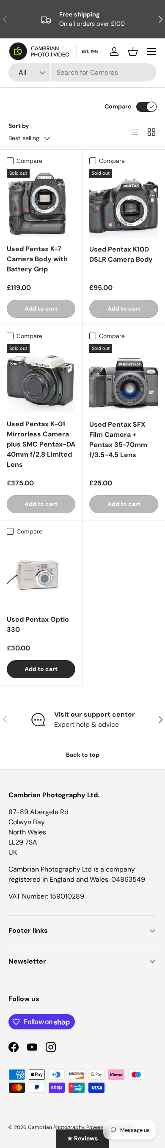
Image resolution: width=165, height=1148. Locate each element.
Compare (117, 106)
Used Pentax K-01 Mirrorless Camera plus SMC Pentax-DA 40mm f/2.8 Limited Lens (41, 444)
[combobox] (82, 72)
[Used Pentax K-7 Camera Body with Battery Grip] (41, 203)
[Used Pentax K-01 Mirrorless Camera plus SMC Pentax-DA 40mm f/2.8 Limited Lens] (41, 378)
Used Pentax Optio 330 (38, 624)
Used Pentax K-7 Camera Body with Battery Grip (37, 258)
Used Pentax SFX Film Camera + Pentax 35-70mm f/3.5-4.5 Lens (118, 439)
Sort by (18, 126)
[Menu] (151, 51)
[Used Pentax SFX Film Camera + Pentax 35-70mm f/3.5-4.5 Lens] (123, 378)
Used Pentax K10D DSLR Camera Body (121, 254)
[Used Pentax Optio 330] (41, 573)
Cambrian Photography (56, 1127)
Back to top (82, 754)
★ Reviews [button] (82, 1138)
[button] (133, 51)
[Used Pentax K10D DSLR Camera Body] (123, 203)
